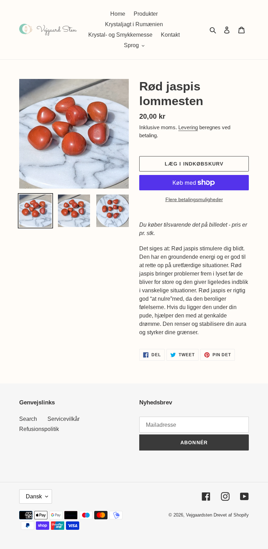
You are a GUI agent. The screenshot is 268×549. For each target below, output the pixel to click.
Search (28, 419)
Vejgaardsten (199, 515)
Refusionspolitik (39, 429)
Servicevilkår (63, 419)
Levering (188, 127)
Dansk (34, 496)
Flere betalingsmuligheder (194, 199)
